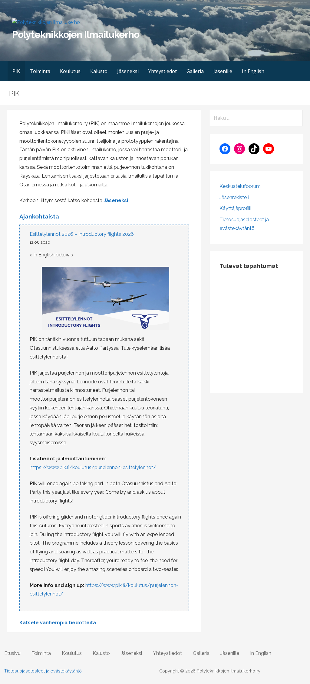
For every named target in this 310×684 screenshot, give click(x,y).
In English (253, 71)
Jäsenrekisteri (234, 197)
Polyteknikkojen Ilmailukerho (75, 34)
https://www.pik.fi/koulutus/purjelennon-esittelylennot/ (93, 467)
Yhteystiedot (162, 71)
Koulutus (70, 71)
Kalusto (98, 71)
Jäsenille (222, 71)
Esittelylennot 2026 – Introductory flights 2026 (82, 234)
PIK (16, 71)
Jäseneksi (128, 71)
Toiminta (40, 71)
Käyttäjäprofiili (235, 208)
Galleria (195, 71)
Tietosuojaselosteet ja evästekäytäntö (43, 670)
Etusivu (12, 653)
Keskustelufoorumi (240, 186)
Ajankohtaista (39, 216)
